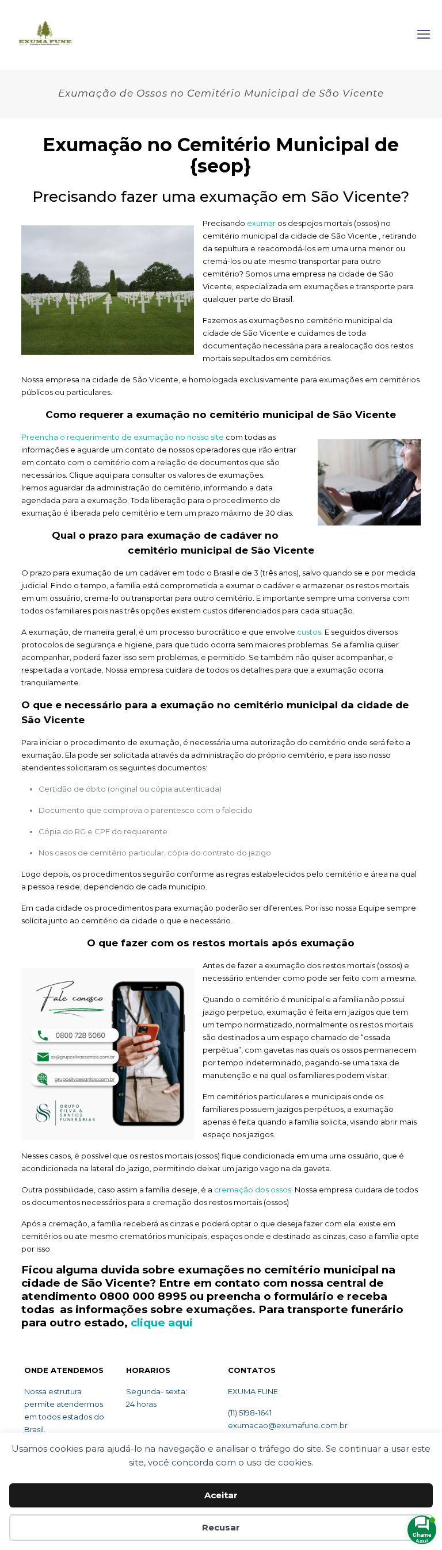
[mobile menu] (423, 34)
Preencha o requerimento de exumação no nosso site (122, 437)
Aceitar (221, 1495)
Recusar (221, 1527)
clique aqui (162, 1322)
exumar (261, 223)
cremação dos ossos (252, 1189)
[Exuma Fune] (45, 34)
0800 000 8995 (143, 1296)
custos (309, 631)
